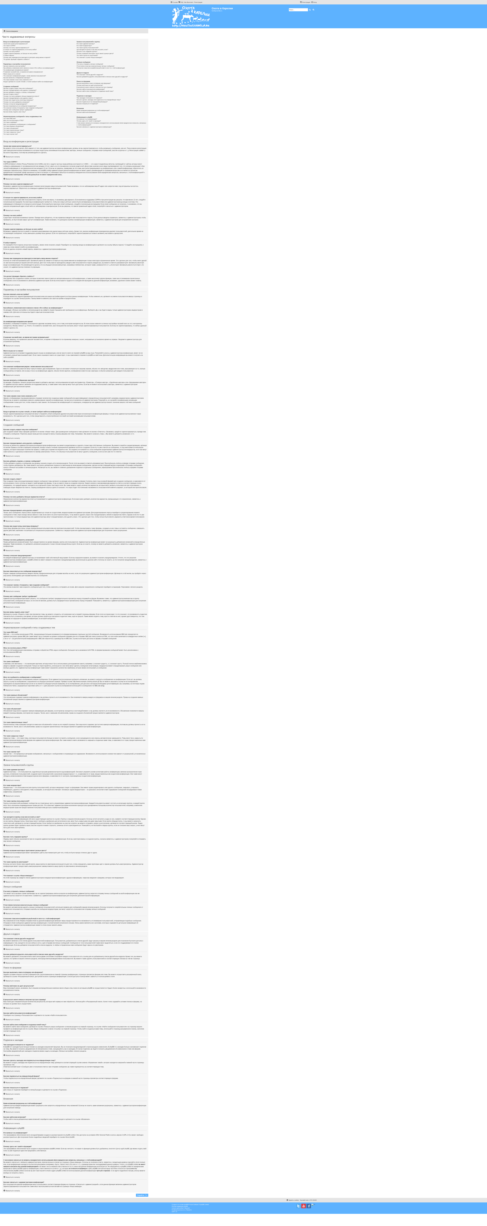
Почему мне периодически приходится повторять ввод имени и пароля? (26, 57)
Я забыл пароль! (8, 55)
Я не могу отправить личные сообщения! (90, 64)
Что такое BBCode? (9, 118)
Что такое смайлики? (10, 122)
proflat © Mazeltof (184, 1208)
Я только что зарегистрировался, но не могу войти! (20, 49)
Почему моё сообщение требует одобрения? (17, 110)
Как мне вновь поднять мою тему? (14, 112)
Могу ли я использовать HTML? (13, 120)
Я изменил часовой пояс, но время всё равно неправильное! (23, 72)
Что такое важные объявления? (13, 126)
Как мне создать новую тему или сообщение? (18, 88)
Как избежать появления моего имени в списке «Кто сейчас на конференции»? (28, 68)
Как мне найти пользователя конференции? (91, 89)
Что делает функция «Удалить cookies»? (16, 59)
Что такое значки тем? (10, 134)
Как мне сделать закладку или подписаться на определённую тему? (99, 100)
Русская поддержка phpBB (180, 1206)
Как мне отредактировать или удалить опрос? (18, 98)
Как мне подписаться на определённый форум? (92, 102)
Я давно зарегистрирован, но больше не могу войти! (20, 53)
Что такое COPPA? (9, 45)
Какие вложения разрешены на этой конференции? (93, 110)
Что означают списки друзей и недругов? (90, 74)
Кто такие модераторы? (84, 45)
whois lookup (140, 1162)
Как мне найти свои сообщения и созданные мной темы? (95, 91)
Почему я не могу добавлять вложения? (16, 102)
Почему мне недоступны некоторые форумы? (18, 100)
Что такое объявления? (11, 128)
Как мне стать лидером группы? (87, 51)
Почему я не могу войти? (11, 51)
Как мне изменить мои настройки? (14, 66)
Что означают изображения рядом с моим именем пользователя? (24, 76)
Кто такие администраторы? (86, 43)
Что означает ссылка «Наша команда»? (89, 57)
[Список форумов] (191, 16)
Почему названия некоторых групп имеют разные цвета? (95, 53)
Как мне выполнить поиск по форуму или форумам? (94, 83)
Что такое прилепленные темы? (13, 130)
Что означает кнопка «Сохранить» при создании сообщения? (23, 108)
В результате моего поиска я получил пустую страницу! (95, 87)
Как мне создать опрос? (11, 94)
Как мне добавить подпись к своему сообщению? (19, 92)
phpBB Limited (70, 1135)
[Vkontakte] (298, 1206)
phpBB (10, 357)
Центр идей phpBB (122, 1149)
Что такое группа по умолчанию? (87, 55)
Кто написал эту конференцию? (87, 119)
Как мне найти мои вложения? (86, 112)
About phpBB (69, 1137)
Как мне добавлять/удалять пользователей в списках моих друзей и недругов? (102, 76)
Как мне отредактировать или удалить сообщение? (19, 90)
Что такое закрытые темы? (12, 132)
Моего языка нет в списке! (11, 74)
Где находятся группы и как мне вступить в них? (92, 49)
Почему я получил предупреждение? (15, 104)
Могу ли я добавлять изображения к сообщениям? (19, 124)
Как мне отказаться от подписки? (87, 103)
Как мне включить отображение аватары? (16, 77)
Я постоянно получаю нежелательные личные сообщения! (95, 66)
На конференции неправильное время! (16, 70)
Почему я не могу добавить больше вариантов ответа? (21, 96)
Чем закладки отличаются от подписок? (89, 98)
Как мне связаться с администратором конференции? (94, 127)
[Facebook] (308, 1206)
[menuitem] (180, 2)
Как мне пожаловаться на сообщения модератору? (19, 106)
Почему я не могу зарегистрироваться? (16, 47)
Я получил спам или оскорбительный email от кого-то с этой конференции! (101, 68)
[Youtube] (303, 1206)
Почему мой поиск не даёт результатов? (90, 85)
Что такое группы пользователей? (88, 47)
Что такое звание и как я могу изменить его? (17, 79)
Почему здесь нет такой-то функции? (89, 121)
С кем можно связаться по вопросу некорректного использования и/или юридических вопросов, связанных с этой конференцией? (111, 124)
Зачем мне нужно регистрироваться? (15, 43)
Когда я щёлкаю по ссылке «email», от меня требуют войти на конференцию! (28, 81)
